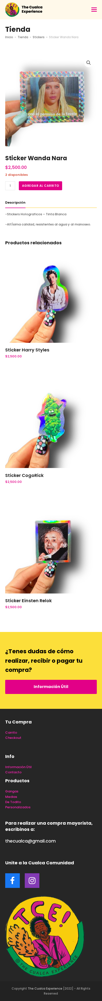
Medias (11, 796)
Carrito (11, 732)
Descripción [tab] (15, 202)
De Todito (13, 802)
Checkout (13, 737)
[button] (94, 9)
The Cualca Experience (45, 988)
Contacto (13, 772)
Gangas (11, 791)
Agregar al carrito (40, 186)
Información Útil (51, 686)
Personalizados (17, 807)
